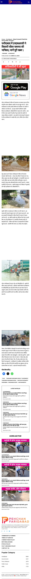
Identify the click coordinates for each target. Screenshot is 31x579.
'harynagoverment (22, 380)
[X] (12, 62)
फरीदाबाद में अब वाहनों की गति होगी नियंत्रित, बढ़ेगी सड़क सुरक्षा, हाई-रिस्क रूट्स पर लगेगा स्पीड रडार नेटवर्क (15, 425)
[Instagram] (4, 531)
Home (3, 39)
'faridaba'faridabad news (9, 380)
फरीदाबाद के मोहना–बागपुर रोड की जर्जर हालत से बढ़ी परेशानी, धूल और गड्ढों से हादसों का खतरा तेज (15, 414)
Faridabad (9, 39)
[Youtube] (9, 531)
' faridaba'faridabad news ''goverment (17, 378)
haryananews (22, 382)
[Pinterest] (16, 62)
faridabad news (12, 382)
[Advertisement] (15, 20)
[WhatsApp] (20, 62)
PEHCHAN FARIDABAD (10, 58)
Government (11, 53)
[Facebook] (8, 62)
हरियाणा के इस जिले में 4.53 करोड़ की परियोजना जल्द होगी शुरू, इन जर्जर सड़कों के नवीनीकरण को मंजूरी (15, 393)
